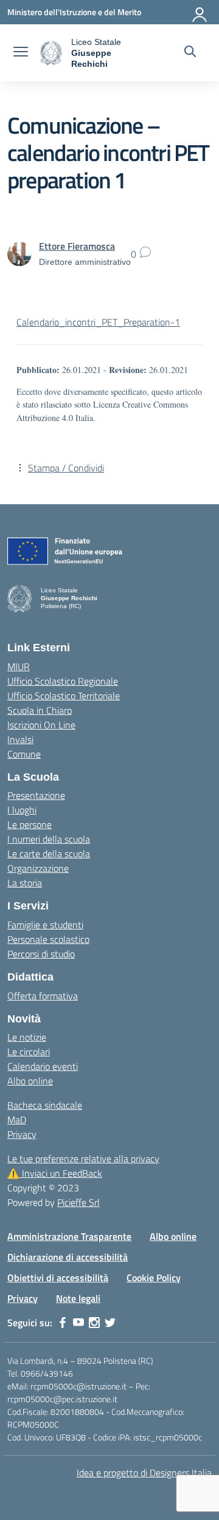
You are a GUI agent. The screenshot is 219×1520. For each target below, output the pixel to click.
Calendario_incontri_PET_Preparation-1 (98, 322)
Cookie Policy (154, 1277)
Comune (24, 754)
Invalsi (20, 739)
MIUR (18, 666)
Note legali (78, 1298)
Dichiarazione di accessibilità (67, 1257)
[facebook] (62, 1322)
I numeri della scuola (48, 839)
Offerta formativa (42, 995)
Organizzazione (38, 868)
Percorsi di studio (41, 954)
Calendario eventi (42, 1066)
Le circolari (28, 1051)
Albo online (30, 1080)
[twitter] (110, 1322)
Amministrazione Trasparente (69, 1236)
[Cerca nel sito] (190, 53)
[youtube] (78, 1322)
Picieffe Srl (78, 1202)
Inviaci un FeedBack (54, 1173)
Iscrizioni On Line (41, 724)
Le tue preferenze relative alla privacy (83, 1158)
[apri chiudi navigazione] (20, 53)
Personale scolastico (48, 939)
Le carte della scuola (48, 853)
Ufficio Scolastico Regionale (62, 681)
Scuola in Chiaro (39, 710)
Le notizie (26, 1037)
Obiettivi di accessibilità (57, 1277)
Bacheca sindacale (44, 1105)
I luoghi (21, 810)
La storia (24, 882)
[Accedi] (200, 12)
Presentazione (36, 795)
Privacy (21, 1134)
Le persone (29, 824)
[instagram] (94, 1322)
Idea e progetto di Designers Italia (144, 1472)
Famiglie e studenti (45, 924)
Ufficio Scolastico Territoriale (63, 695)
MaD (16, 1119)
